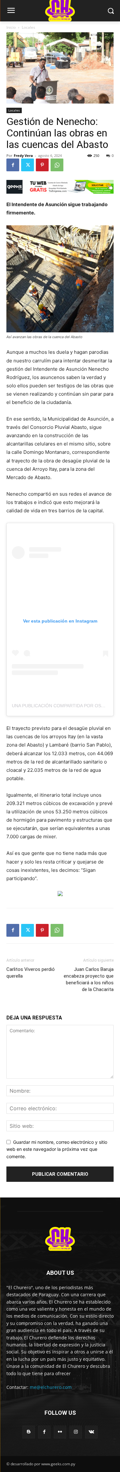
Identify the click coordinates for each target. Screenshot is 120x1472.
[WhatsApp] (57, 165)
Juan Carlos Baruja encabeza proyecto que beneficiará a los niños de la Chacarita (89, 979)
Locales (28, 27)
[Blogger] (28, 1432)
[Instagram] (75, 1432)
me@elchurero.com (51, 1387)
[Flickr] (60, 1432)
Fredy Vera (23, 155)
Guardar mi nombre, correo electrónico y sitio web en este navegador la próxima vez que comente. (56, 1149)
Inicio (11, 27)
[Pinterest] (42, 165)
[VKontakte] (91, 1432)
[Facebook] (12, 165)
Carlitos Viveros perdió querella (30, 972)
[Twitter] (27, 165)
